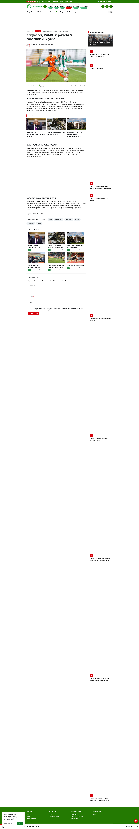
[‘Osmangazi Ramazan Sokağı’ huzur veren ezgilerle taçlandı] (100, 743)
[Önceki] (38, 1)
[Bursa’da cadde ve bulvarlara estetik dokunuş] (100, 383)
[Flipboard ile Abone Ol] (41, 85)
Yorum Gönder (33, 313)
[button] (107, 6)
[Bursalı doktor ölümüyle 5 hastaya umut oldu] (100, 263)
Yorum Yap (129, 826)
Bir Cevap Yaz (34, 277)
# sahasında (31, 223)
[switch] (110, 12)
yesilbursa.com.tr (36, 44)
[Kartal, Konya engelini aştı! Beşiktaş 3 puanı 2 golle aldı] (56, 261)
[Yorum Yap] (68, 85)
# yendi (39, 223)
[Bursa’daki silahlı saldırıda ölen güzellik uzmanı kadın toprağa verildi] (100, 623)
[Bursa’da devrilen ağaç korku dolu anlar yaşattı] (56, 127)
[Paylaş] (136, 826)
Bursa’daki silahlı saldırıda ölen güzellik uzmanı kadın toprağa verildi (99, 680)
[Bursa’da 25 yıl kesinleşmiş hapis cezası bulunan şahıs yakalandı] (100, 503)
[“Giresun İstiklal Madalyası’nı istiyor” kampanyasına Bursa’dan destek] (36, 261)
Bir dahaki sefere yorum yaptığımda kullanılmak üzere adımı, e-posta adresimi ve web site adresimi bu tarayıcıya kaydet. (57, 309)
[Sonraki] (40, 1)
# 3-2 (50, 219)
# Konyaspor (68, 219)
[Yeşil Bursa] (34, 6)
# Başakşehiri (58, 219)
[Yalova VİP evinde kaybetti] (75, 261)
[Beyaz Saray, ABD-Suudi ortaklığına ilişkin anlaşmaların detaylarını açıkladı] (76, 127)
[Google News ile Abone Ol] (32, 85)
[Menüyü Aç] (45, 6)
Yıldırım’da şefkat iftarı (97, 68)
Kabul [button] (20, 823)
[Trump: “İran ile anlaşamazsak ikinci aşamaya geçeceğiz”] (36, 127)
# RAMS (77, 219)
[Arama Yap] (102, 6)
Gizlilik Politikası (8, 823)
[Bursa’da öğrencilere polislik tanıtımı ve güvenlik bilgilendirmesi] (100, 131)
